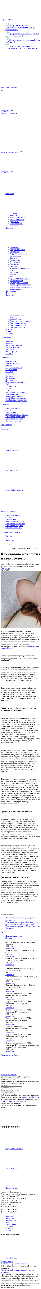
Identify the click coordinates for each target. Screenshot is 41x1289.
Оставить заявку (7, 1092)
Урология (13, 258)
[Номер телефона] (18, 190)
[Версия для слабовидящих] (2, 91)
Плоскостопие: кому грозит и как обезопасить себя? (21, 923)
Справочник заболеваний (20, 323)
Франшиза (9, 1228)
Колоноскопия (15, 256)
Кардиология (15, 272)
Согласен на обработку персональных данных (21, 1095)
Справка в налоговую (18, 327)
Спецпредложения (17, 315)
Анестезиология (16, 281)
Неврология (14, 266)
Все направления (16, 289)
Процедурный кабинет (19, 283)
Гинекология (15, 262)
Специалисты (6, 425)
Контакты (5, 429)
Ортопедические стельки (19, 279)
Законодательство (17, 220)
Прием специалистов (13, 936)
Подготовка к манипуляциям (21, 321)
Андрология (15, 260)
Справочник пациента (18, 325)
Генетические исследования (21, 287)
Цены (3, 427)
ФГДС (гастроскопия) (18, 254)
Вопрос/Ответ (15, 319)
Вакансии (14, 226)
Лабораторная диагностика (20, 285)
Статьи (12, 317)
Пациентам (9, 1218)
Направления (10, 1220)
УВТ (12, 277)
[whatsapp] (22, 508)
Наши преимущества (18, 218)
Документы (14, 222)
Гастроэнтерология (17, 250)
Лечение (8, 938)
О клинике (14, 213)
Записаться (9, 948)
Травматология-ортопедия (20, 268)
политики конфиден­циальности (13, 1101)
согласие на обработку (30, 1097)
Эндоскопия (14, 252)
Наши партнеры (16, 224)
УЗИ (12, 270)
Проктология (15, 248)
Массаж (13, 274)
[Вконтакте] (22, 1254)
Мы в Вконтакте (11, 1258)
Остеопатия (14, 264)
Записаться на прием (9, 511)
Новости (13, 215)
